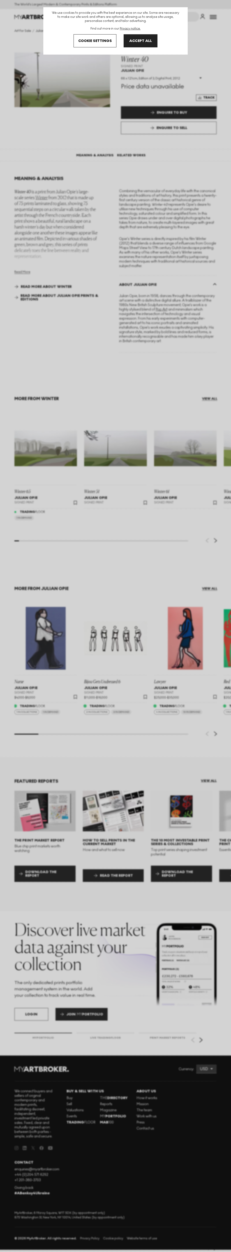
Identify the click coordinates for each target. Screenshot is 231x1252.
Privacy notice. (130, 28)
